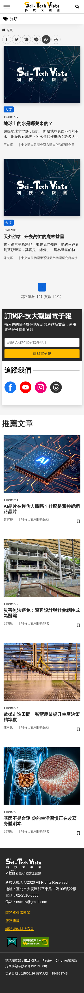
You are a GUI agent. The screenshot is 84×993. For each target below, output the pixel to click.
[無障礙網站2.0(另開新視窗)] (35, 942)
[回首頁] (42, 6)
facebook (6, 39)
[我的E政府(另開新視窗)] (12, 942)
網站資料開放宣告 (19, 929)
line (35, 39)
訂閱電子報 (42, 353)
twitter (16, 39)
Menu (6, 6)
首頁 (9, 30)
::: (3, 29)
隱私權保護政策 (17, 913)
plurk (26, 39)
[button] (77, 6)
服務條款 (12, 921)
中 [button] (46, 39)
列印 (56, 39)
